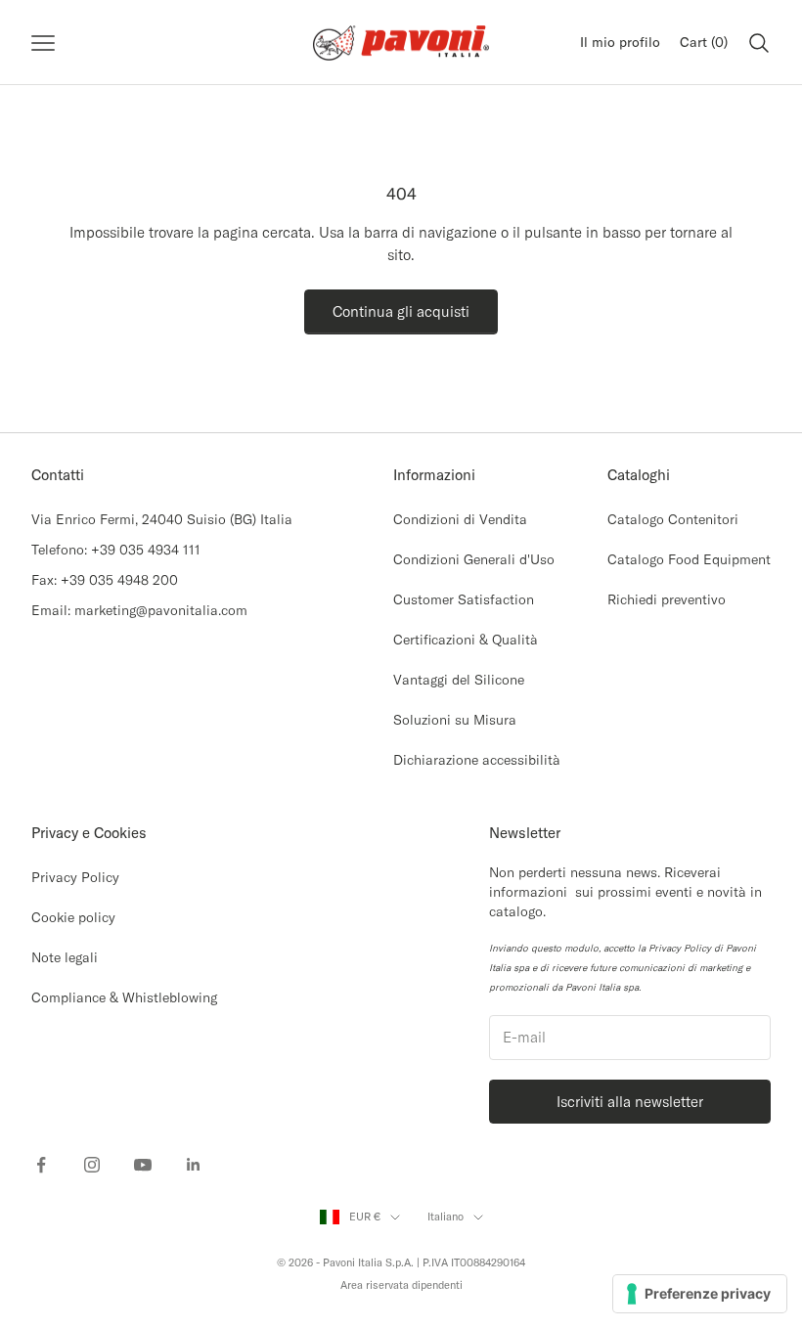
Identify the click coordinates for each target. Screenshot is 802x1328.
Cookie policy (73, 917)
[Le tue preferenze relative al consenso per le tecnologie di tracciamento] (699, 1293)
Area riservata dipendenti (401, 1285)
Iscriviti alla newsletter (630, 1101)
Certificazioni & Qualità (465, 639)
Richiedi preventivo (666, 599)
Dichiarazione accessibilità (476, 760)
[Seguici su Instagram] (92, 1164)
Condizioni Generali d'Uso (474, 559)
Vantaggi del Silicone (458, 679)
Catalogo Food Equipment (689, 559)
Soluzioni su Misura (454, 720)
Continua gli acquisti (401, 311)
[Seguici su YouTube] (143, 1164)
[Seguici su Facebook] (41, 1164)
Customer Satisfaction (463, 599)
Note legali (64, 957)
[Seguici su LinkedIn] (193, 1164)
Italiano (445, 1216)
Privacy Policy (75, 877)
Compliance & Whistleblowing (124, 997)
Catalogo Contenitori (672, 519)
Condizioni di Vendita (460, 519)
